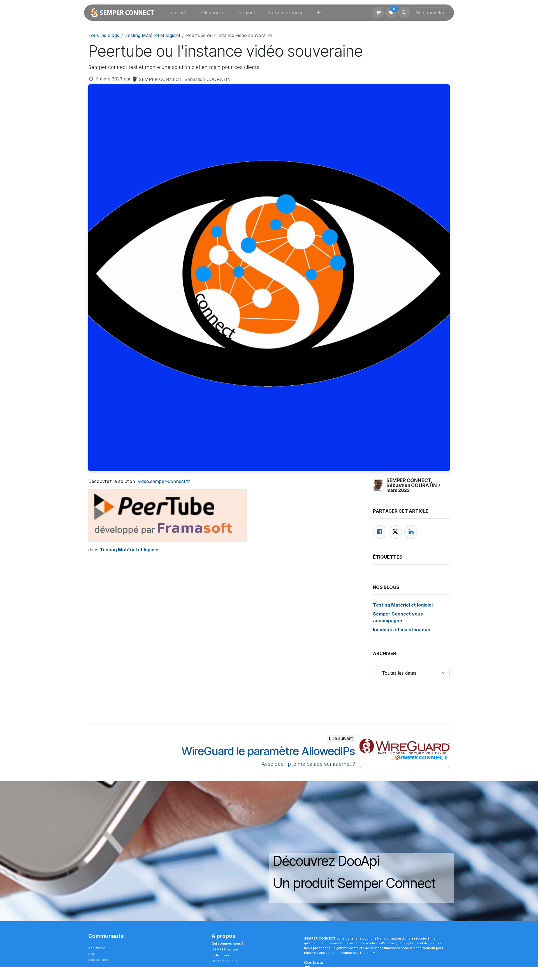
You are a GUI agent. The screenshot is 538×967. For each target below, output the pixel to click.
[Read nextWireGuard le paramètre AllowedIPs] (405, 751)
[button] (404, 12)
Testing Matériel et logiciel (152, 35)
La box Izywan (222, 955)
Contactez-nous (225, 961)
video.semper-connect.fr (164, 481)
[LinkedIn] (411, 532)
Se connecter (430, 12)
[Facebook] (379, 532)
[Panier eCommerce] (378, 12)
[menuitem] (178, 12)
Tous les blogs (103, 35)
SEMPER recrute (225, 949)
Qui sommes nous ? (228, 943)
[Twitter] (395, 532)
